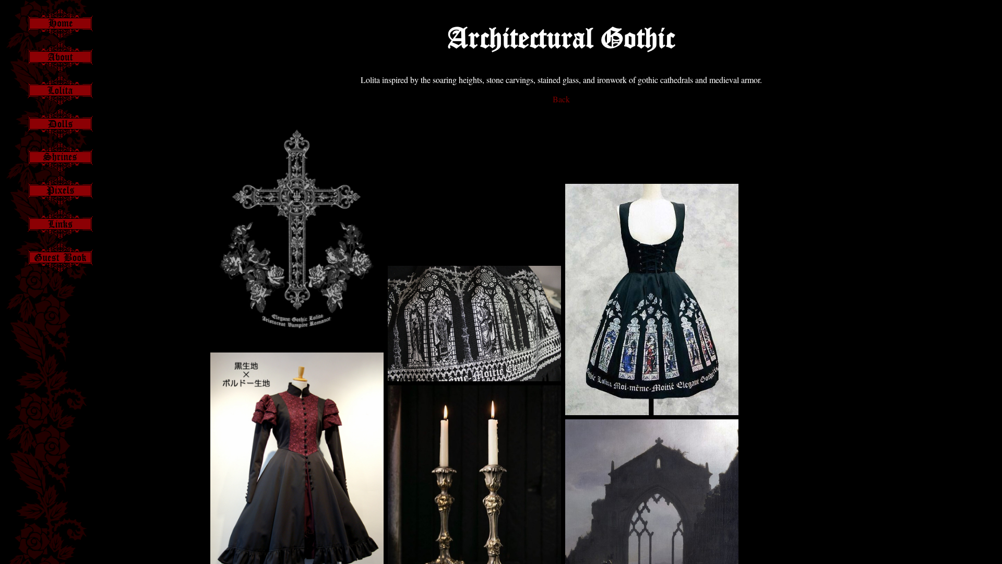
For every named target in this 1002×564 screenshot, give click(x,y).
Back (561, 98)
